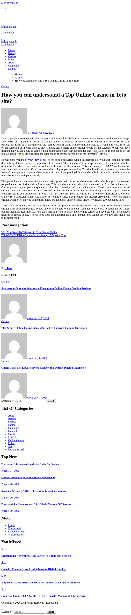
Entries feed (14, 528)
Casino (12, 56)
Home (11, 50)
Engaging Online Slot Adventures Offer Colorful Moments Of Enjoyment (36, 504)
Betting (12, 53)
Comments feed (16, 531)
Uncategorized (16, 449)
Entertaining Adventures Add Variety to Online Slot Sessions (30, 464)
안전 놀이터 (35, 159)
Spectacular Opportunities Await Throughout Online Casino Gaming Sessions (46, 288)
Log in (11, 525)
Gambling (13, 65)
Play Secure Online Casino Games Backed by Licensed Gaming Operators (44, 328)
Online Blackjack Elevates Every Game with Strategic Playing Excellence (43, 367)
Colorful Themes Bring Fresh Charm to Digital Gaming (28, 477)
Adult (11, 62)
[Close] (2, 609)
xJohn (35, 132)
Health (11, 434)
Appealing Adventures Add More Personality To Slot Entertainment (33, 491)
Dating (12, 68)
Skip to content (9, 2)
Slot (10, 446)
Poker (11, 59)
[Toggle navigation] (2, 39)
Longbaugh (7, 32)
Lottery (12, 437)
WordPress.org (16, 534)
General (12, 431)
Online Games (16, 440)
